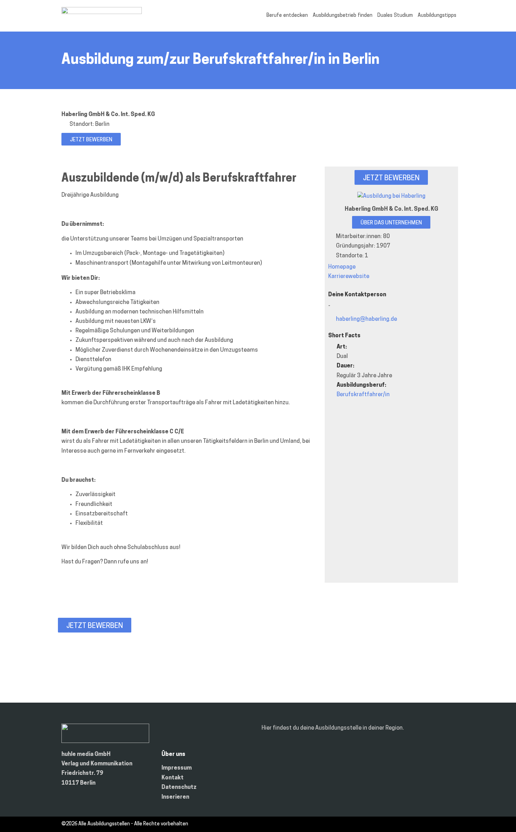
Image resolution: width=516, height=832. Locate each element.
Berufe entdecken (287, 15)
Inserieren (175, 797)
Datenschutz (179, 787)
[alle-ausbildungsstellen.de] (101, 12)
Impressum (176, 768)
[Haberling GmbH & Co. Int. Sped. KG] (391, 196)
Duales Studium (395, 15)
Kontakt (172, 778)
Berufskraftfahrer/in (363, 395)
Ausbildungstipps (437, 15)
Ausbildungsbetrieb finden (342, 15)
